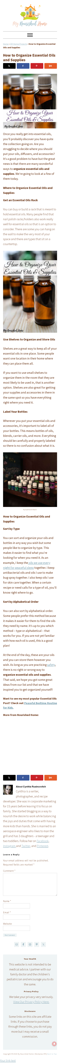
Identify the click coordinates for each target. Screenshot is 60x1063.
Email (7, 912)
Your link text (8, 1060)
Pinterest (42, 846)
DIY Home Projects (18, 43)
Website (7, 923)
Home (6, 43)
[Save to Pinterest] (37, 66)
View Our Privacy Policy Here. (31, 1002)
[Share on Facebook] (23, 66)
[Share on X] (9, 66)
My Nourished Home (30, 14)
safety (51, 665)
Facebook (43, 841)
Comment (9, 870)
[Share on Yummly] (50, 66)
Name (7, 901)
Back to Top (52, 1054)
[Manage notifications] (54, 1044)
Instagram (9, 846)
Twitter (25, 846)
